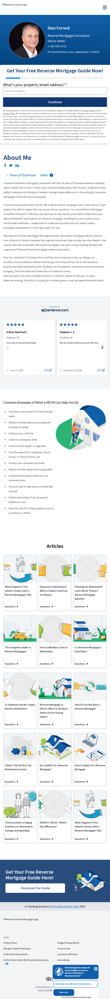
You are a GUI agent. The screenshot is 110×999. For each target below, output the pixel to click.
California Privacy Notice (15, 954)
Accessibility (63, 960)
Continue (55, 102)
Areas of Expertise (23, 175)
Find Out (64, 992)
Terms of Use (88, 110)
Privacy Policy (9, 113)
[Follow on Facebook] (5, 165)
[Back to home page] (26, 7)
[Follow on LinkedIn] (17, 165)
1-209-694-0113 (57, 46)
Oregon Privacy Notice (68, 942)
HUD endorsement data (64, 906)
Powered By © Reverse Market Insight (76, 997)
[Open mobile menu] (105, 7)
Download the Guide (35, 888)
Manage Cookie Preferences (17, 948)
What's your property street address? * (35, 84)
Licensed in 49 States (67, 954)
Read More (12, 606)
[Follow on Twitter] (11, 165)
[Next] (102, 347)
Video (44, 175)
